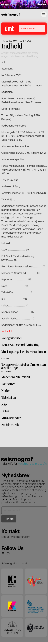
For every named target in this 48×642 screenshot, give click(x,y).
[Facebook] (8, 553)
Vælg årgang (28, 28)
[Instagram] (3, 553)
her (34, 502)
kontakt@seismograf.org (15, 536)
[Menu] (44, 14)
